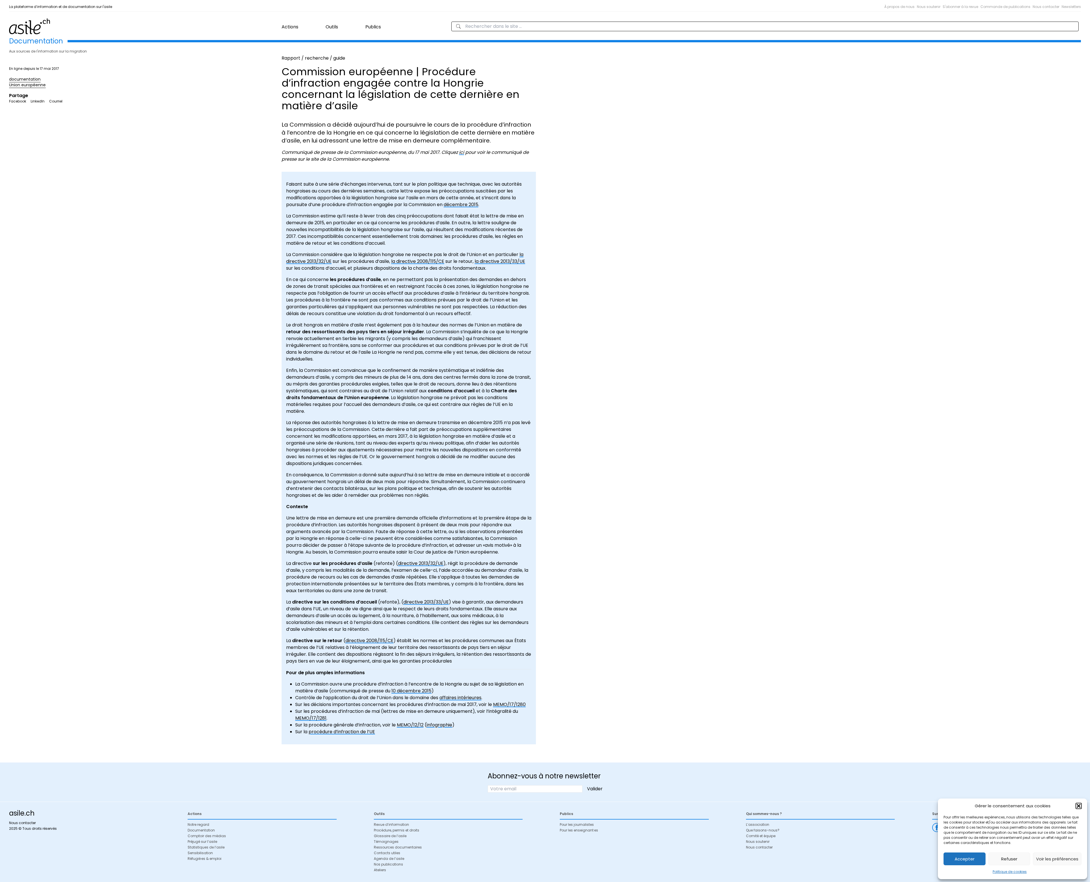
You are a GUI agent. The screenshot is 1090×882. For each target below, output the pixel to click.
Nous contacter (1046, 6)
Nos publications (388, 864)
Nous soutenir (928, 6)
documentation (25, 79)
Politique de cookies (1010, 871)
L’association (757, 824)
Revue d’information (391, 824)
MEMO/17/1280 (509, 704)
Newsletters (1071, 6)
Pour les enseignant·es (579, 830)
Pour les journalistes (577, 824)
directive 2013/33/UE (426, 602)
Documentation (201, 830)
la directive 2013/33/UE (500, 261)
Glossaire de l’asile (390, 835)
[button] (1078, 806)
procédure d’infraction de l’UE (342, 731)
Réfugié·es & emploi (204, 858)
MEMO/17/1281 (310, 718)
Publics (373, 27)
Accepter (964, 859)
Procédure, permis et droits (396, 830)
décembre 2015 (461, 204)
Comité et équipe (760, 835)
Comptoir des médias (207, 835)
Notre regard (198, 824)
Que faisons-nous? (762, 830)
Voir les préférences (1057, 859)
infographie (439, 725)
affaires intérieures (460, 697)
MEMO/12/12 (410, 725)
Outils (332, 27)
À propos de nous (899, 6)
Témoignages (386, 841)
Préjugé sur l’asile (202, 841)
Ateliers (380, 870)
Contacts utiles (387, 852)
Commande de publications (1005, 6)
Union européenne (27, 85)
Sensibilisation (200, 852)
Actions (290, 27)
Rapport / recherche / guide (313, 58)
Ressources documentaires (398, 847)
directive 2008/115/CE (369, 640)
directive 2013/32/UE (420, 563)
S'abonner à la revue (960, 6)
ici (461, 152)
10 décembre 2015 (411, 691)
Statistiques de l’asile (206, 847)
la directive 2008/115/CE (417, 261)
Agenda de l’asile (389, 858)
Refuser (1009, 859)
